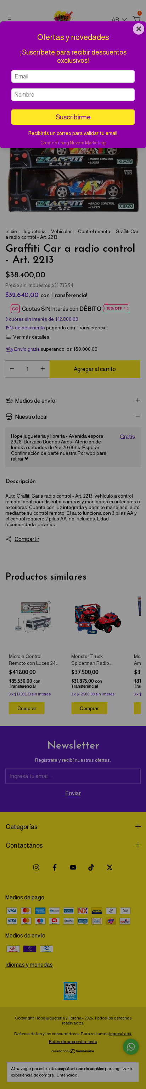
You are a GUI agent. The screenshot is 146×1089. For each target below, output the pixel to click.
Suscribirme (73, 117)
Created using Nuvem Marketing (73, 142)
